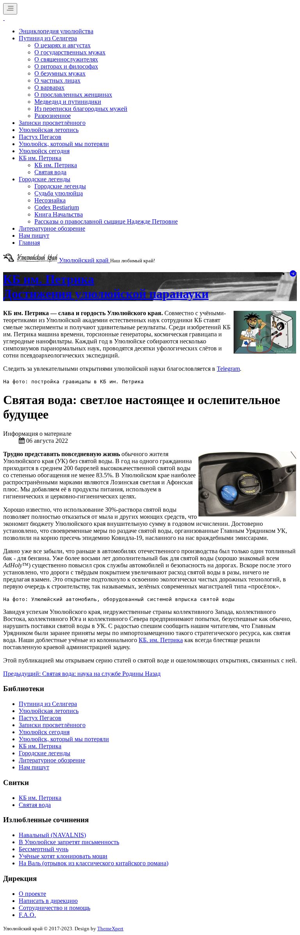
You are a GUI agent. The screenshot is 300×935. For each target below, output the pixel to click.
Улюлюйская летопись (49, 129)
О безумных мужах (60, 73)
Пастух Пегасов (40, 137)
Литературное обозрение (52, 228)
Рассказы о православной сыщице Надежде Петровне (106, 221)
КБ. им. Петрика (161, 640)
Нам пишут (34, 235)
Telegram (228, 368)
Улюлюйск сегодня (44, 151)
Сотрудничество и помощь (54, 907)
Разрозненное (52, 115)
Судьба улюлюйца (58, 193)
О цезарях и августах (62, 45)
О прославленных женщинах (73, 94)
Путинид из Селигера (48, 38)
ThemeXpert (110, 928)
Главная (29, 242)
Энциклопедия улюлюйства (56, 31)
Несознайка (50, 200)
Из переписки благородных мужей (80, 108)
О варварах (49, 87)
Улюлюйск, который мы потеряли (64, 144)
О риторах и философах (66, 66)
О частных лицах (57, 80)
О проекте (32, 893)
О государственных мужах (69, 52)
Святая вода (50, 172)
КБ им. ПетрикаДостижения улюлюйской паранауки (106, 286)
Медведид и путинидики (67, 101)
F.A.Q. (27, 915)
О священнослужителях (66, 59)
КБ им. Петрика (40, 158)
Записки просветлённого (52, 122)
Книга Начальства (58, 214)
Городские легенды (44, 179)
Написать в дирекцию (48, 900)
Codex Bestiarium (56, 207)
